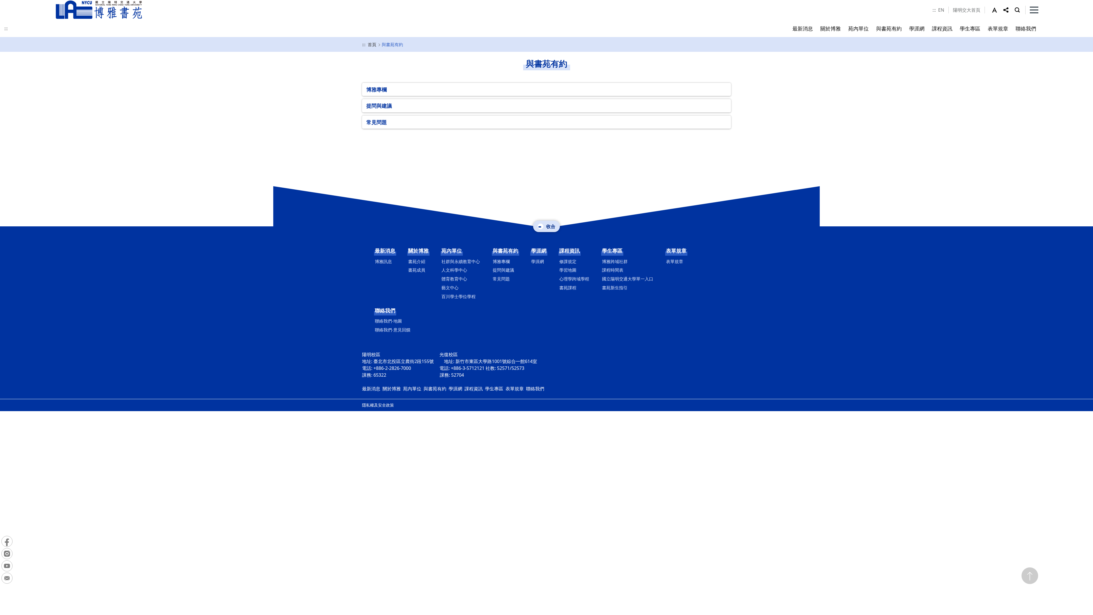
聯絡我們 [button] (1026, 28)
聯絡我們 (385, 310)
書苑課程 (567, 287)
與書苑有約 (505, 250)
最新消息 (385, 250)
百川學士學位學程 (458, 296)
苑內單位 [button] (858, 28)
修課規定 (567, 261)
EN (941, 10)
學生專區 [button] (970, 28)
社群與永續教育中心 (460, 261)
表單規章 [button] (998, 28)
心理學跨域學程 (574, 279)
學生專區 (612, 250)
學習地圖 (567, 270)
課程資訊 (569, 250)
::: (934, 10)
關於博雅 (418, 250)
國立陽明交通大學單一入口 (627, 279)
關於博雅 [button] (830, 28)
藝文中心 (450, 287)
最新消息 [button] (802, 28)
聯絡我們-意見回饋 (392, 330)
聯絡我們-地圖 (388, 321)
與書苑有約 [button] (889, 28)
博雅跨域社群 (615, 261)
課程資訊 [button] (942, 28)
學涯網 (538, 250)
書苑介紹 (416, 261)
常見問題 (376, 122)
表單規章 (676, 250)
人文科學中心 (454, 270)
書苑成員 (416, 270)
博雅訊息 (383, 261)
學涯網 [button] (916, 28)
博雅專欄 (376, 89)
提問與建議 (379, 105)
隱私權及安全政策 (378, 405)
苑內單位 (451, 250)
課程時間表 (612, 270)
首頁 (372, 44)
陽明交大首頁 (966, 10)
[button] (997, 10)
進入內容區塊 (13, 3)
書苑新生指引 (615, 287)
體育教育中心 (454, 279)
